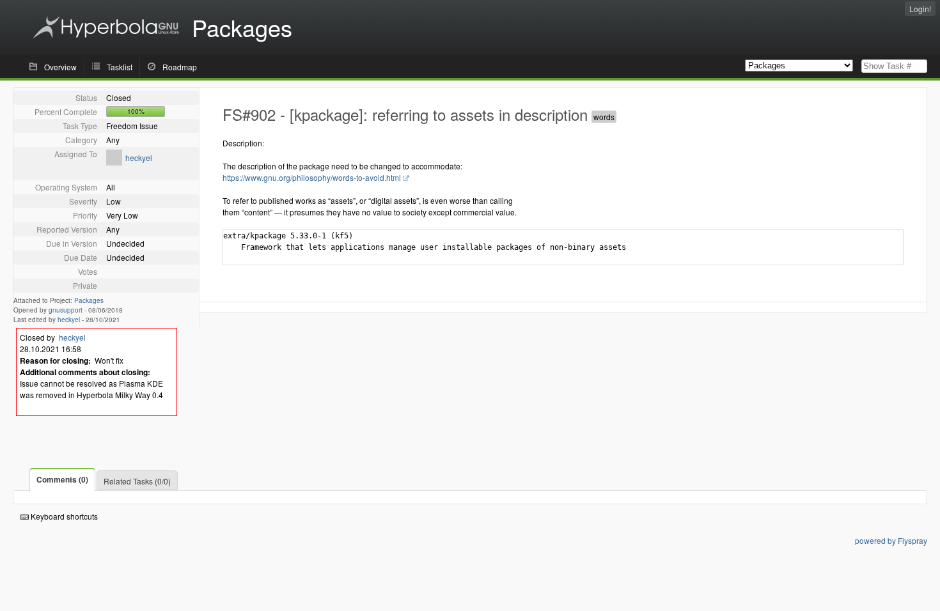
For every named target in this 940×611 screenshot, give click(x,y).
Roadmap (179, 66)
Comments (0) (62, 479)
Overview (60, 66)
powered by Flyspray (891, 540)
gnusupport (65, 310)
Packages (89, 300)
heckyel (138, 157)
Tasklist (119, 66)
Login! (920, 8)
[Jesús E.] (114, 162)
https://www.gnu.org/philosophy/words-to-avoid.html (312, 177)
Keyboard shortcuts (63, 516)
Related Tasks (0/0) (137, 481)
